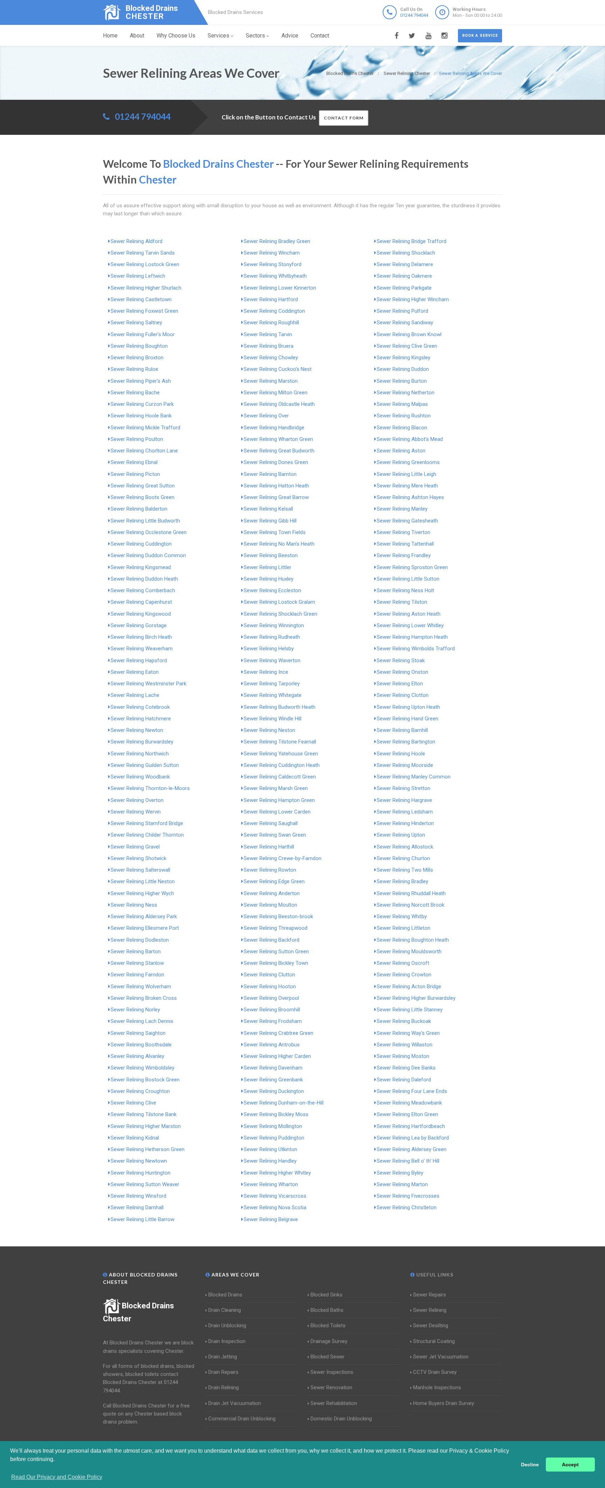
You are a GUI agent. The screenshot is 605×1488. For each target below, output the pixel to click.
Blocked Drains (225, 1295)
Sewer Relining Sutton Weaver (145, 1184)
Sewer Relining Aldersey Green (411, 1149)
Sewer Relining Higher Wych (142, 893)
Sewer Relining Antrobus (272, 1044)
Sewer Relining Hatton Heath (276, 486)
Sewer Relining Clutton (269, 974)
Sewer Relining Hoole (401, 753)
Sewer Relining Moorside (405, 765)
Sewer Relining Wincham (272, 253)
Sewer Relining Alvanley (137, 1056)
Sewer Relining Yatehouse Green (281, 753)
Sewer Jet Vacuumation (440, 1357)
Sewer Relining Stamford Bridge (147, 823)
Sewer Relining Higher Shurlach (146, 288)
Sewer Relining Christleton (407, 1207)
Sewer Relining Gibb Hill (270, 521)
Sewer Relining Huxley (268, 579)
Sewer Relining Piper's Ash (141, 381)
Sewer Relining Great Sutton (143, 486)
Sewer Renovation (331, 1387)
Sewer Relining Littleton (403, 928)
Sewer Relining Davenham (273, 1068)
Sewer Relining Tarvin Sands (143, 253)
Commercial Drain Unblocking (242, 1419)
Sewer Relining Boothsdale (141, 1044)
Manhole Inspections (437, 1387)
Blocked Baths (327, 1310)
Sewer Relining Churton (403, 858)
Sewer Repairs (429, 1295)
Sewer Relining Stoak (401, 660)
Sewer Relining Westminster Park (148, 683)
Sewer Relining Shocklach (406, 253)
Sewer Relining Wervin (136, 812)
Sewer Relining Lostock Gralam (279, 602)
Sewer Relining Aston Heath (408, 614)
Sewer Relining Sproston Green (412, 567)
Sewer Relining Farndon (137, 974)
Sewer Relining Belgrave (271, 1219)
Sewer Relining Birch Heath (141, 637)
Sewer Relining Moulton (270, 905)
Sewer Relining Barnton (270, 474)
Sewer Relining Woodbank (140, 777)
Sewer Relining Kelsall (268, 509)
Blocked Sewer (328, 1357)
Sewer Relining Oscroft (403, 963)
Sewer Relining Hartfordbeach (411, 1126)
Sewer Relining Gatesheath (407, 521)
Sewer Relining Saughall (271, 823)
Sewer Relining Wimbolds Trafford (416, 648)
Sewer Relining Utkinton (270, 1149)
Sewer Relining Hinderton (405, 823)
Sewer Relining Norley (135, 1009)
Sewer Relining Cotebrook (140, 707)
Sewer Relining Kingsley (403, 357)
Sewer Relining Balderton (139, 509)
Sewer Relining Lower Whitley (410, 625)
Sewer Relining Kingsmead (141, 567)
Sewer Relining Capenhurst (141, 602)
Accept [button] (570, 1464)
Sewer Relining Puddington (274, 1138)
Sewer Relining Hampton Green (279, 800)
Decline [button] (530, 1464)
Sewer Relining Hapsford (139, 660)
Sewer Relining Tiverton (403, 532)
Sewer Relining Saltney (136, 322)
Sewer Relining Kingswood (141, 614)
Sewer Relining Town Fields (275, 532)
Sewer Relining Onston (402, 672)
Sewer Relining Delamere (405, 264)
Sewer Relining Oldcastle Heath (279, 404)
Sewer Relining (429, 1310)
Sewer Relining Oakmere (404, 276)
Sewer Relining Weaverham (142, 648)
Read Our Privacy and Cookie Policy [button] (56, 1477)
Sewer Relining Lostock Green (145, 264)
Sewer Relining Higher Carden (277, 1056)
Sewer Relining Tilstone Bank (143, 1114)
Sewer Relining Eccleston (272, 590)
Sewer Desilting (430, 1325)
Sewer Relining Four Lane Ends (412, 1091)
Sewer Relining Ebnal (134, 462)
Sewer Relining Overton (137, 800)
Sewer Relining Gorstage (139, 625)
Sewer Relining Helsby (269, 648)
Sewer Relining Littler (267, 567)
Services (218, 35)
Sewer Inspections (332, 1372)
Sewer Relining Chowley (271, 357)
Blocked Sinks (326, 1295)
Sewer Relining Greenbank (273, 1080)
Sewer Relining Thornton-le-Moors (150, 788)
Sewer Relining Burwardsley (142, 742)
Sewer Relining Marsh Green (276, 788)
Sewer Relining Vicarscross (275, 1196)
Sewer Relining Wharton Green (278, 439)
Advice (289, 35)
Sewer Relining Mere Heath (407, 486)
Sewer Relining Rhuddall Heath (411, 893)
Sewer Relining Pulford (402, 311)
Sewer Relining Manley (402, 509)
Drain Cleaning (224, 1310)
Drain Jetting (222, 1357)
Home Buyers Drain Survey (443, 1403)
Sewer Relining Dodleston (140, 940)
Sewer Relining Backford (271, 940)
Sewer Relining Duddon (403, 369)
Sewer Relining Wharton (271, 1184)
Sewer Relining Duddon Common (148, 555)
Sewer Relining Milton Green (275, 392)
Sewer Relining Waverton (272, 660)
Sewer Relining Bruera (268, 346)
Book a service (480, 35)
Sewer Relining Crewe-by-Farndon (282, 858)
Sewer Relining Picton (135, 474)
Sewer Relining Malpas (402, 404)
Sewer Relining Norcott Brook (410, 905)
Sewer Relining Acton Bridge (409, 986)
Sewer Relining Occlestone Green (149, 532)
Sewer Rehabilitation (334, 1403)
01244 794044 (414, 15)
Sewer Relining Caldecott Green (280, 777)
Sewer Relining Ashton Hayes (410, 497)
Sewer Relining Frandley (404, 555)
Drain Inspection (226, 1341)
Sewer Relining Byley (400, 1173)
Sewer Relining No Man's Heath (279, 544)
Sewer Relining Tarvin (268, 334)
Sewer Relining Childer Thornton (147, 835)
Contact (320, 35)
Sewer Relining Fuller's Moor (143, 334)
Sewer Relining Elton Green (407, 1114)
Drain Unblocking (227, 1325)
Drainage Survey (329, 1341)
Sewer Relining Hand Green (407, 718)
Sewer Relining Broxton (137, 357)
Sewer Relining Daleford (404, 1080)
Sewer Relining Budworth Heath (279, 707)
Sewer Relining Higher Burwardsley (416, 998)
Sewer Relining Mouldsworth (409, 951)
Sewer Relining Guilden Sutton (145, 765)
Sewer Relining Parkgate (404, 288)
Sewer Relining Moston (403, 1056)
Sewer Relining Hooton (270, 986)
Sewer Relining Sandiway (405, 322)
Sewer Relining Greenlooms (408, 462)
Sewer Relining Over (266, 416)
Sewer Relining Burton (402, 381)
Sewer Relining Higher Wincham (413, 299)
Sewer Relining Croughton (140, 1091)
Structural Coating (434, 1341)
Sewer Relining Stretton (403, 788)
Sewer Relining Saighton (138, 1033)
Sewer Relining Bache (135, 392)
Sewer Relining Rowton (270, 870)
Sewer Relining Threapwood (275, 928)
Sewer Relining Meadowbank (409, 1103)
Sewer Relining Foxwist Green (144, 311)
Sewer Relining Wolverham (141, 986)
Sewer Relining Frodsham (273, 1021)
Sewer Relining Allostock (405, 847)
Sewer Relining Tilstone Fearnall (280, 742)
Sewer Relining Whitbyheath (275, 276)
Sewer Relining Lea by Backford (413, 1138)
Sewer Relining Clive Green (407, 346)
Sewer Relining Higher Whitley (277, 1173)
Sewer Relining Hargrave (404, 800)
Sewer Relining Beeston (271, 555)
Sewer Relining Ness (134, 905)
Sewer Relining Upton (401, 835)
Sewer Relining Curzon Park (142, 404)
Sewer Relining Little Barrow (142, 1219)
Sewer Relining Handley (270, 1161)
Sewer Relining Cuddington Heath (282, 765)
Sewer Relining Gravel (135, 847)
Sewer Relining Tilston (402, 602)
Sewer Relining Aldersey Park (144, 916)
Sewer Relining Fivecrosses (408, 1196)
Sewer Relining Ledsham (405, 812)
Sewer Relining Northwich (140, 753)
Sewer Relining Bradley (402, 881)
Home (110, 35)
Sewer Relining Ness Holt (405, 590)
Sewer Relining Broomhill (272, 1009)
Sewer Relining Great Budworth (279, 451)
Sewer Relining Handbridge (274, 427)
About (137, 35)
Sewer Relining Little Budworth (145, 521)
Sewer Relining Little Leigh (406, 474)
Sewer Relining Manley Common (414, 777)
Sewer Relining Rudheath (272, 637)
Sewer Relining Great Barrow (276, 497)
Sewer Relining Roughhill (271, 322)
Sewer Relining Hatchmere (141, 718)
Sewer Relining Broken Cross (144, 998)
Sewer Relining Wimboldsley (142, 1068)
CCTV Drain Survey (435, 1372)
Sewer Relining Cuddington (141, 544)
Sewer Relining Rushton (404, 416)
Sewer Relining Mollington (273, 1126)
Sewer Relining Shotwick (138, 858)
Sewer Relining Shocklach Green (280, 614)
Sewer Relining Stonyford (272, 264)
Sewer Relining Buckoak (404, 1021)
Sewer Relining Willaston (404, 1044)
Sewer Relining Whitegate (272, 695)
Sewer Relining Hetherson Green (148, 1149)
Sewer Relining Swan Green (275, 835)
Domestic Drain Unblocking (341, 1419)
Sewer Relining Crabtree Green (278, 1033)
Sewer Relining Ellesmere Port (145, 928)
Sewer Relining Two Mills (405, 870)
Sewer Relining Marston (271, 381)
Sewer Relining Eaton (135, 672)
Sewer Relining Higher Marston (146, 1126)
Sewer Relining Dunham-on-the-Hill (284, 1103)
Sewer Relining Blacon (402, 427)
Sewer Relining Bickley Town (276, 963)
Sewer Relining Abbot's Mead (410, 439)
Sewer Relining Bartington (406, 742)
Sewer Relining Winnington (274, 625)
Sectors (255, 35)
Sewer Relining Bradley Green (277, 241)
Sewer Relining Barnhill (402, 730)
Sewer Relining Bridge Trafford (411, 241)
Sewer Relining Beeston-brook (278, 916)
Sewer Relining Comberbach (143, 590)
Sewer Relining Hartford (271, 299)
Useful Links (434, 1275)
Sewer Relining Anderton (272, 893)
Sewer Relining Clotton (403, 695)
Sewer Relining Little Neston (143, 881)
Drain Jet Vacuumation (234, 1403)
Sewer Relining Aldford (136, 241)
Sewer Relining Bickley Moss (276, 1114)
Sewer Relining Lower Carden (277, 812)
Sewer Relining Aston (401, 451)
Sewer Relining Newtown (139, 1161)
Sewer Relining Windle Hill (272, 718)
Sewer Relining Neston (269, 730)
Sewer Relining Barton (136, 951)
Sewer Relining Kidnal (135, 1138)
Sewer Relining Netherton (405, 392)
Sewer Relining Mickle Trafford (145, 427)
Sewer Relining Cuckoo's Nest (278, 369)
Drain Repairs (223, 1372)
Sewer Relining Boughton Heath (413, 940)
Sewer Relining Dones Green (276, 462)
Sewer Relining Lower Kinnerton (280, 288)
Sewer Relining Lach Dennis (142, 1021)
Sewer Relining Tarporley (272, 683)
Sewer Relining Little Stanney (410, 1009)
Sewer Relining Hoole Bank (141, 416)
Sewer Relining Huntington (141, 1173)
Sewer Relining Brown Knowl (409, 334)
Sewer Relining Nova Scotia (275, 1207)
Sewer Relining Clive (133, 1103)
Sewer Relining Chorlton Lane (144, 451)
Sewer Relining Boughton (139, 346)
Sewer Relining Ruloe (134, 369)
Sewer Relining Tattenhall (405, 544)
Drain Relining (223, 1387)
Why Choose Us (176, 35)
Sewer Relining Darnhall (137, 1207)
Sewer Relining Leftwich (138, 276)
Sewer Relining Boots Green (142, 497)
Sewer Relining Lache (135, 695)
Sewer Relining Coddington (274, 311)
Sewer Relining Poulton (137, 439)
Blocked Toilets (328, 1325)
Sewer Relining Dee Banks (406, 1068)
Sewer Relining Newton (137, 730)
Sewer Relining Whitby (402, 916)
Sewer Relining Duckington (274, 1091)
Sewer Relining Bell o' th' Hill (408, 1161)
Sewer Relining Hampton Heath (412, 637)
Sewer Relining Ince (266, 672)
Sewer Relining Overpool (271, 998)
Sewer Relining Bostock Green (145, 1080)
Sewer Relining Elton (400, 683)
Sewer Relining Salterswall (140, 870)
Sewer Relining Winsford (138, 1196)
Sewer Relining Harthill (269, 847)
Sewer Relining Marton (402, 1184)
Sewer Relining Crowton (404, 974)
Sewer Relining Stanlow (137, 963)
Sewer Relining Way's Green (408, 1033)
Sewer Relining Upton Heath (408, 707)
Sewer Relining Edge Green (274, 881)
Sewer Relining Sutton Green (276, 951)
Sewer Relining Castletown (141, 299)
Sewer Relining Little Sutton (408, 579)
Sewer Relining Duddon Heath (144, 579)
